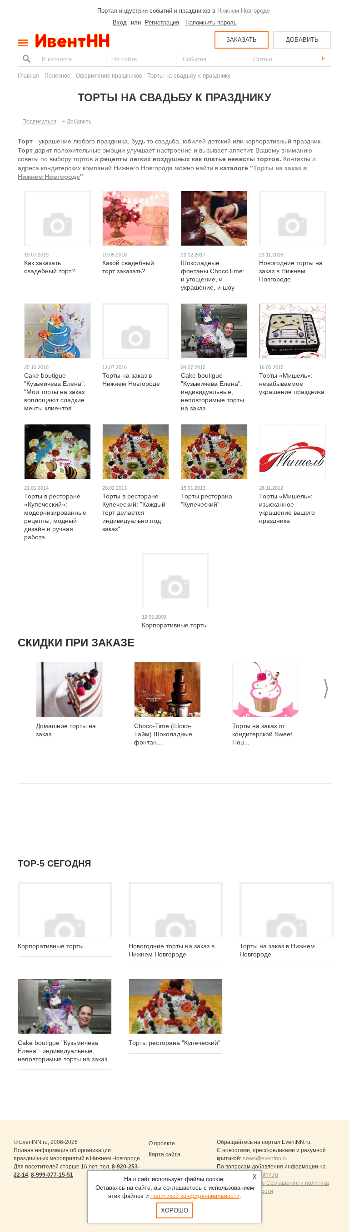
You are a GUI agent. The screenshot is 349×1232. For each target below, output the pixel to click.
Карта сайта (164, 1154)
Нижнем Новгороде (243, 10)
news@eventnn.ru (265, 1158)
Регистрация (162, 22)
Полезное (57, 76)
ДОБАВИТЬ (302, 39)
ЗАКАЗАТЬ (241, 39)
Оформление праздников (109, 76)
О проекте (162, 1143)
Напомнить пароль (211, 22)
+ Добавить (76, 121)
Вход (120, 22)
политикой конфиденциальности (194, 1196)
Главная (28, 76)
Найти (25, 59)
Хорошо (174, 1210)
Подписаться (39, 121)
